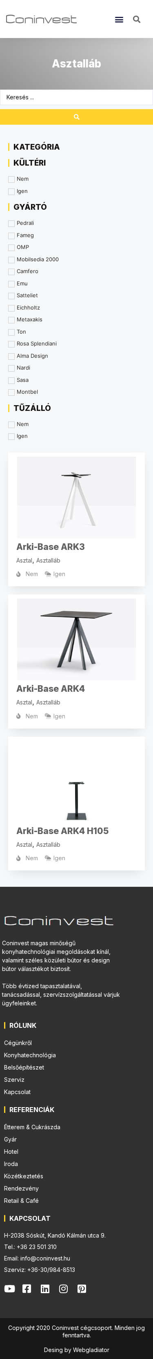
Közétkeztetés (23, 1176)
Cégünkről (18, 1042)
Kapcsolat (17, 1091)
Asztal (24, 560)
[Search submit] (76, 117)
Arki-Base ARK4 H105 (62, 831)
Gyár (10, 1139)
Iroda (11, 1163)
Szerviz (14, 1079)
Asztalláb (48, 560)
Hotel (11, 1151)
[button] (119, 19)
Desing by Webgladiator (76, 1349)
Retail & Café (21, 1200)
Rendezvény (21, 1188)
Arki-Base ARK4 (50, 689)
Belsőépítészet (24, 1067)
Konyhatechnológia (30, 1055)
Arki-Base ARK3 (50, 547)
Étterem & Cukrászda (32, 1127)
